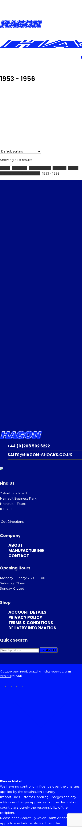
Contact (18, 556)
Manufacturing (26, 550)
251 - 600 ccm (40, 168)
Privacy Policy (25, 617)
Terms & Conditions (30, 623)
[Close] (41, 773)
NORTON (19, 168)
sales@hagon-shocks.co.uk (40, 455)
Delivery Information (32, 628)
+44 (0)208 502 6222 (29, 446)
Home (5, 168)
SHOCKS (59, 168)
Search (48, 650)
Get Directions (12, 522)
